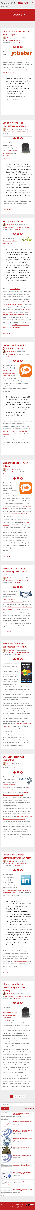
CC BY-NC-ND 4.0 (20, 1205)
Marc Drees (10, 38)
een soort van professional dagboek (16, 513)
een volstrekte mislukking (21, 961)
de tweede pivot (15, 289)
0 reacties (17, 134)
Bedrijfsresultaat (21, 863)
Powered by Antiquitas (17, 1207)
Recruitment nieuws (12, 40)
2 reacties (6, 474)
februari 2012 (7, 1020)
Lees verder (7, 110)
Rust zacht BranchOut (14, 221)
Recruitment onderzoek (23, 132)
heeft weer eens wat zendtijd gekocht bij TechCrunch (9, 373)
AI (19, 40)
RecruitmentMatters (6, 1205)
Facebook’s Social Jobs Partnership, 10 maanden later (15, 571)
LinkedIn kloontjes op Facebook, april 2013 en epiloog (14, 987)
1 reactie (17, 42)
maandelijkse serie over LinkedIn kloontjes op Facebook (10, 1015)
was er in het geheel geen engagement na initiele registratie (17, 431)
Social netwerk (10, 132)
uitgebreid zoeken (29, 1108)
